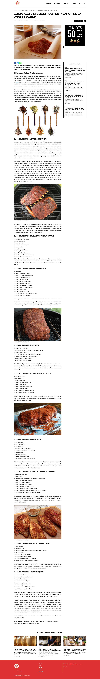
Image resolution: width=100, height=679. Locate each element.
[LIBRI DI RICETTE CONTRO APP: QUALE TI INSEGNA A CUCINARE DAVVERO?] (74, 641)
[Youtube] (21, 671)
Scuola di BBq (20, 10)
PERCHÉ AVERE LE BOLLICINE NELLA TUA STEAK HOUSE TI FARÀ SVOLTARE (75, 70)
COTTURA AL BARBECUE (53, 621)
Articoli (67, 93)
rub (38, 623)
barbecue (32, 621)
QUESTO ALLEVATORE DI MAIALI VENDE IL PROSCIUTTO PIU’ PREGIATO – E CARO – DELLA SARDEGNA (74, 84)
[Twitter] (78, 21)
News (66, 67)
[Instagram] (18, 671)
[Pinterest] (81, 21)
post (17, 82)
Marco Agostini (18, 623)
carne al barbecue (41, 621)
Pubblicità (65, 666)
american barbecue (23, 621)
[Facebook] (75, 21)
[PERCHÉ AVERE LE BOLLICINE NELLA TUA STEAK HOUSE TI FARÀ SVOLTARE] (25, 641)
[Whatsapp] (20, 63)
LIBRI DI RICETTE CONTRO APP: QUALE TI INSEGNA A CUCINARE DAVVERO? (74, 97)
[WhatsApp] (85, 21)
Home (15, 10)
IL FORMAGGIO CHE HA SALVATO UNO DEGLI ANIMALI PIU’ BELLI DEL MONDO (75, 110)
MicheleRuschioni (39, 20)
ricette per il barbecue (29, 623)
